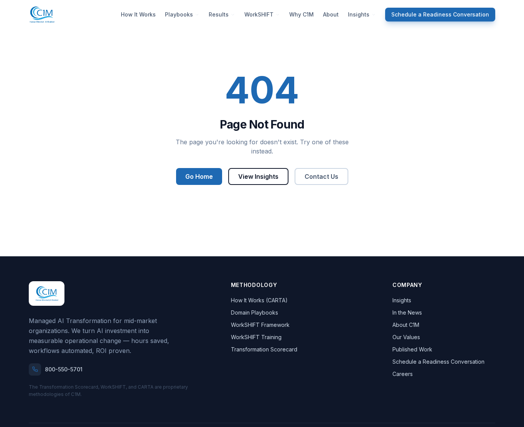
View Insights (258, 176)
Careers (402, 374)
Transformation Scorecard (264, 349)
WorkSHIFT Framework (260, 324)
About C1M (405, 324)
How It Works (138, 14)
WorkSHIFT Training (256, 337)
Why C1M (301, 14)
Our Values (406, 337)
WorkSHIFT (259, 14)
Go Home (199, 176)
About (331, 14)
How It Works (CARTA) (259, 300)
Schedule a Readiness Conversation (440, 14)
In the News (407, 312)
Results (219, 14)
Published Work (412, 349)
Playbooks (179, 14)
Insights (358, 14)
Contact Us (321, 176)
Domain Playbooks (254, 312)
